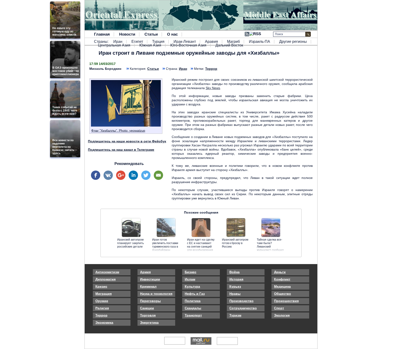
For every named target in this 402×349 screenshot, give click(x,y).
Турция (158, 42)
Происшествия (286, 301)
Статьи (151, 34)
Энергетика (149, 322)
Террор (211, 68)
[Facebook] (95, 175)
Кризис (101, 286)
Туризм (235, 315)
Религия (102, 308)
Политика (193, 301)
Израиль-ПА (259, 42)
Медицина (282, 286)
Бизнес (190, 272)
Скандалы (193, 308)
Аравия (211, 42)
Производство (241, 301)
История (236, 279)
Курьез (235, 286)
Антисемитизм (107, 272)
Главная (102, 34)
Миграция (103, 293)
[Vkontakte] (108, 175)
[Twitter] (146, 175)
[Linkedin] (133, 175)
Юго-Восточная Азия (188, 45)
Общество (282, 293)
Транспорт (193, 315)
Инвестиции (150, 279)
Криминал (148, 286)
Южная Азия (150, 45)
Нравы (235, 293)
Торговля (148, 315)
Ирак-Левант (185, 42)
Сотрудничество (243, 308)
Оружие (101, 301)
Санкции (147, 308)
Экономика (104, 322)
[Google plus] (120, 175)
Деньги (280, 272)
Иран (117, 42)
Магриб (233, 42)
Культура (192, 286)
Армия (145, 272)
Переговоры (150, 301)
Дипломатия (105, 279)
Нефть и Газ (195, 293)
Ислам (190, 279)
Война (234, 272)
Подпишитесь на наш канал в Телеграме (121, 149)
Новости (127, 34)
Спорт (279, 308)
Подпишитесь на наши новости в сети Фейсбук (127, 141)
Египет (137, 42)
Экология (282, 315)
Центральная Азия (114, 45)
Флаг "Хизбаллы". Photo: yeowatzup (118, 130)
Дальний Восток (229, 45)
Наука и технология (156, 293)
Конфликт (282, 279)
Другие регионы (293, 42)
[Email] (158, 175)
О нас (172, 34)
